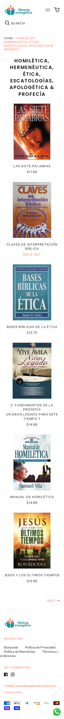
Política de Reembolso (19, 652)
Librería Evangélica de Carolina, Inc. (35, 685)
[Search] (7, 23)
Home (8, 38)
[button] (56, 9)
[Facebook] (6, 674)
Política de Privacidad (40, 647)
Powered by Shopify (13, 692)
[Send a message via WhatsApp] (57, 712)
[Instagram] (13, 674)
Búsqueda (11, 647)
